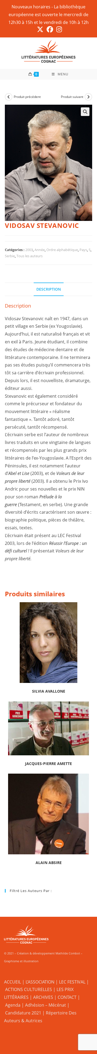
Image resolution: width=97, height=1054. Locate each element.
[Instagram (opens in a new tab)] (58, 29)
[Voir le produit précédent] (8, 97)
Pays (83, 249)
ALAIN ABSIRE (49, 862)
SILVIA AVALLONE (48, 691)
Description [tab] (48, 289)
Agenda (12, 1005)
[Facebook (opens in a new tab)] (50, 29)
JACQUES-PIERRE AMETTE (48, 763)
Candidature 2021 (23, 1013)
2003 (29, 249)
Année (39, 249)
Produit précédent (27, 96)
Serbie (10, 255)
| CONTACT (65, 997)
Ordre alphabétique (62, 249)
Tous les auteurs (29, 255)
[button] (85, 111)
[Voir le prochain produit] (88, 97)
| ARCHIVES (42, 997)
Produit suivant (72, 96)
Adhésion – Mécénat (45, 1005)
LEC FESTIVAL (72, 982)
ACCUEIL (12, 982)
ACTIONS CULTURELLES (28, 989)
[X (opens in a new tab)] (40, 29)
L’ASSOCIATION (40, 982)
